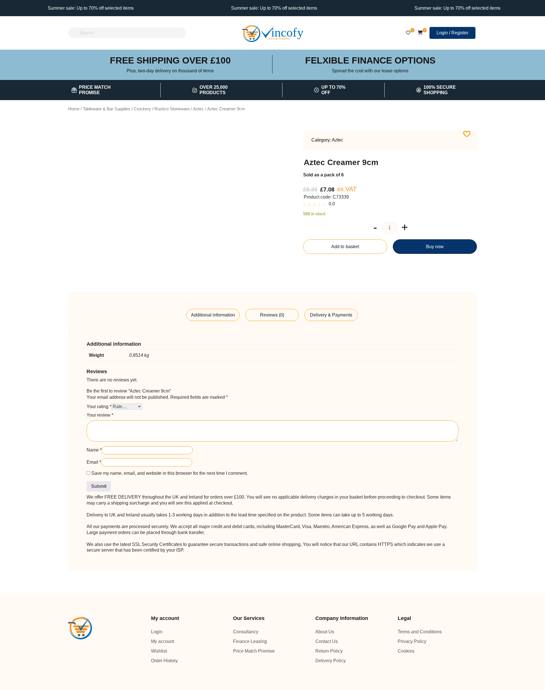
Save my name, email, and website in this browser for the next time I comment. (174, 473)
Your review (100, 415)
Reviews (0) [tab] (272, 315)
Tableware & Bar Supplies (107, 108)
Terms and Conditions (421, 631)
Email (93, 462)
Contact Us (327, 641)
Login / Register (452, 32)
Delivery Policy (330, 660)
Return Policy (328, 651)
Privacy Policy (412, 641)
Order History (165, 660)
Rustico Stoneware (174, 108)
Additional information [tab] (213, 315)
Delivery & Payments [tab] (331, 315)
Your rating (99, 406)
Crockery (144, 108)
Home (73, 108)
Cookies (406, 651)
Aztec (201, 108)
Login (156, 631)
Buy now (435, 246)
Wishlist (158, 651)
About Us (325, 631)
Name (94, 450)
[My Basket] (419, 32)
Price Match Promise (254, 651)
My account (163, 641)
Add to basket (345, 246)
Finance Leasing (249, 641)
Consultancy (246, 631)
